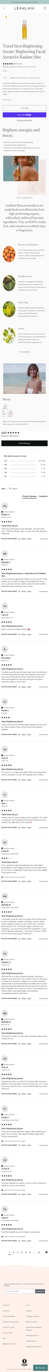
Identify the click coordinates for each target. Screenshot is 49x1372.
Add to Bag (24, 108)
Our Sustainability (9, 1316)
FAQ (4, 1338)
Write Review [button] (24, 443)
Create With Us (31, 1341)
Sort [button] (3, 488)
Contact (28, 1311)
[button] (24, 63)
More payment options (24, 120)
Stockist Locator (31, 1322)
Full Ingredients (24, 352)
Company (6, 1305)
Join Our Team (8, 1333)
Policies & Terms (26, 1369)
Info (28, 1305)
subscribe (40, 1291)
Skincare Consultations (11, 1322)
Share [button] (29, 538)
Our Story (6, 1311)
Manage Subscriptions (34, 1346)
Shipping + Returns (32, 1316)
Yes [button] (19, 538)
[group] (24, 433)
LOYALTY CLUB (8, 1327)
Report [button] (24, 538)
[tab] (29, 496)
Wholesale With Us (32, 1335)
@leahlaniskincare (9, 1344)
